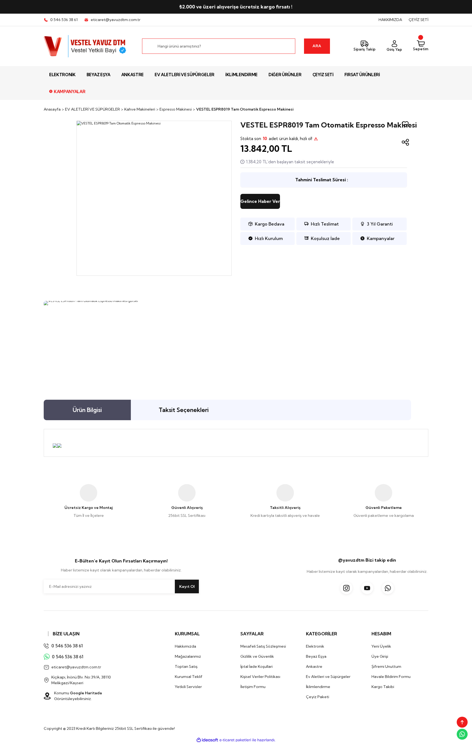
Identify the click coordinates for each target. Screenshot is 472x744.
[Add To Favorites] (405, 124)
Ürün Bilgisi (87, 409)
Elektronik (315, 646)
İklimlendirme (318, 686)
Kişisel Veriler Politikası (260, 676)
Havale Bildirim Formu (391, 676)
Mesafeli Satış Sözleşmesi (263, 646)
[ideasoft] (207, 740)
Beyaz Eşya (316, 656)
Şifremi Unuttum (386, 666)
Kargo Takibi (382, 686)
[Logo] (85, 46)
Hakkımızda (185, 646)
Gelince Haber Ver (260, 201)
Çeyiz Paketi (317, 696)
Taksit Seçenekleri (184, 409)
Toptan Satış (186, 666)
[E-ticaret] (235, 739)
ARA (316, 45)
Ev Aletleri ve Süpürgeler (328, 676)
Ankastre (314, 666)
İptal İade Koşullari (256, 666)
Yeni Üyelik (381, 646)
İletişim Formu (253, 686)
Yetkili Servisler (188, 686)
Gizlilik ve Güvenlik (257, 656)
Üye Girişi (379, 656)
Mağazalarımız (188, 656)
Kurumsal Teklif (188, 676)
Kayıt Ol (187, 586)
